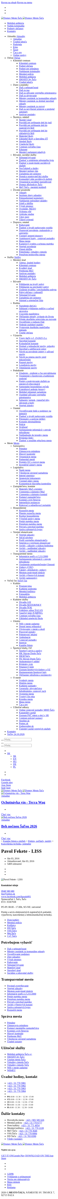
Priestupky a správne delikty (32, 419)
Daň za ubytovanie (28, 95)
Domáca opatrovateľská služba (33, 176)
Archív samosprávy (28, 578)
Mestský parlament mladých (32, 152)
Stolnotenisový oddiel (29, 661)
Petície (22, 424)
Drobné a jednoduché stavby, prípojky (37, 346)
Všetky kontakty (15, 1139)
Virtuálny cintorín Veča (18, 1065)
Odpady (23, 192)
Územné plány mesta (29, 481)
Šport (15, 50)
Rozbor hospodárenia (29, 516)
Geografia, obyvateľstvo (30, 688)
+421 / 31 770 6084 (27, 1133)
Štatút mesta (24, 470)
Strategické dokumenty (30, 478)
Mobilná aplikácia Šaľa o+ (19, 1054)
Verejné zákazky (27, 535)
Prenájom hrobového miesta (32, 254)
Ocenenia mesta (26, 694)
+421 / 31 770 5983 (16, 1088)
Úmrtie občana (26, 332)
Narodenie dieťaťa (27, 306)
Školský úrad (25, 120)
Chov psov (24, 217)
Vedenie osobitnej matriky (31, 324)
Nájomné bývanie (27, 157)
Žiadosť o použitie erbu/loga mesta (35, 440)
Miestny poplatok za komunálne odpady (38, 98)
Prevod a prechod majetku (31, 526)
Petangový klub (26, 667)
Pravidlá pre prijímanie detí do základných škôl (33, 132)
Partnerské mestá (27, 459)
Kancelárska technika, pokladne (16, 844)
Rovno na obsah (9, 2)
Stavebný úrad (14, 970)
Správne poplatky (27, 114)
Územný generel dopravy (31, 235)
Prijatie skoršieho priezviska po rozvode (37, 319)
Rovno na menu (24, 2)
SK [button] (8, 753)
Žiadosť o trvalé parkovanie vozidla (35, 227)
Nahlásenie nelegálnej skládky (33, 200)
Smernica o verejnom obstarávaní (34, 543)
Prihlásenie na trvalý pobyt (31, 284)
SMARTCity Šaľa (27, 79)
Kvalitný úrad (25, 268)
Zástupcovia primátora (29, 451)
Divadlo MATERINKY (30, 605)
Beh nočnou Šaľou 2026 (19, 826)
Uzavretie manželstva (29, 314)
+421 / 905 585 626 (35, 1120)
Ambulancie (24, 637)
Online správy (19, 55)
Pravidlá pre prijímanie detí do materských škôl (33, 126)
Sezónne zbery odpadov (30, 195)
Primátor (23, 448)
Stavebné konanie (27, 341)
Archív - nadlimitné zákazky (32, 551)
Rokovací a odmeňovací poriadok (35, 505)
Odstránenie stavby (28, 367)
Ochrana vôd (25, 211)
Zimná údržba (25, 249)
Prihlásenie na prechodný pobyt (34, 287)
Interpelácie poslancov (29, 502)
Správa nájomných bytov (31, 529)
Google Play (13, 1155)
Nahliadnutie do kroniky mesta (33, 435)
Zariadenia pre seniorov (30, 173)
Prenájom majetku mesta (30, 524)
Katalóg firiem (26, 645)
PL (14, 767)
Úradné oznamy (14, 1041)
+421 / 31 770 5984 (16, 1091)
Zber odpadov (13, 957)
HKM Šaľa (24, 656)
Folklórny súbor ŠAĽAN (31, 610)
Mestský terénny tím (28, 171)
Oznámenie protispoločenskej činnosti (37, 564)
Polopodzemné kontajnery (31, 198)
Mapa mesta (24, 241)
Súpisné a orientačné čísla (31, 300)
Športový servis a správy (30, 650)
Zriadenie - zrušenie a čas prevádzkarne (37, 373)
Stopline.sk (24, 720)
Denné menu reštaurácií (30, 626)
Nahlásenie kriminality (29, 71)
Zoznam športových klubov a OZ (34, 669)
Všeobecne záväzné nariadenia (33, 473)
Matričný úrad (13, 967)
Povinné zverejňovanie (18, 985)
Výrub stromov (26, 206)
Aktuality (20, 36)
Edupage (23, 149)
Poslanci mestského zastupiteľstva (23, 1028)
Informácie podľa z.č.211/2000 (33, 556)
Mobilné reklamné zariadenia (32, 392)
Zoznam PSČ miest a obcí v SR (34, 715)
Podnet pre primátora (29, 68)
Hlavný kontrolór (27, 454)
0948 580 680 (7, 891)
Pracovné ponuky (27, 632)
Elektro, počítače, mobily (39, 841)
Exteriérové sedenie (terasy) (32, 389)
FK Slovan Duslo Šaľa (30, 659)
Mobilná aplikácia (15, 23)
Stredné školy (25, 141)
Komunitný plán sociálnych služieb (35, 179)
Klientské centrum (27, 63)
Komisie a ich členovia (29, 500)
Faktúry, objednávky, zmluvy (32, 570)
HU (15, 761)
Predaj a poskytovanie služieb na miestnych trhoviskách (34, 382)
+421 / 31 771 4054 (30, 1125)
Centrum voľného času (30, 147)
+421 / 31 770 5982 (16, 1085)
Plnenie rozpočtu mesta (30, 513)
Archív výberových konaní (31, 575)
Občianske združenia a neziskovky (35, 675)
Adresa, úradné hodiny (29, 262)
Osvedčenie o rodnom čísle (31, 322)
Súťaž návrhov (26, 537)
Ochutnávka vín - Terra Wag (23, 802)
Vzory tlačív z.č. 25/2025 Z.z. (33, 338)
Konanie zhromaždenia (30, 421)
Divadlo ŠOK (25, 607)
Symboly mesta (26, 680)
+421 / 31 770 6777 (32, 1122)
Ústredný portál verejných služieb (35, 729)
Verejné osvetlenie (27, 246)
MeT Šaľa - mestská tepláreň (32, 187)
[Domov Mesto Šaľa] (22, 790)
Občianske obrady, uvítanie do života (36, 316)
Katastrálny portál (27, 712)
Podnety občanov (15, 28)
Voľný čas (22, 580)
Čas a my (17, 52)
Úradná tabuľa (20, 41)
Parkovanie (24, 225)
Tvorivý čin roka (27, 696)
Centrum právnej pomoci (30, 718)
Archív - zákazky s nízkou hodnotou (36, 545)
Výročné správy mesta (29, 518)
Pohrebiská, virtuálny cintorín (33, 252)
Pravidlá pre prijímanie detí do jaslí (35, 122)
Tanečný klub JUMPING (31, 613)
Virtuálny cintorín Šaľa (18, 1062)
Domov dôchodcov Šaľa (30, 184)
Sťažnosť (23, 427)
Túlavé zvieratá (26, 219)
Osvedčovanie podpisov (18, 954)
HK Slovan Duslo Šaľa (30, 653)
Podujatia (17, 44)
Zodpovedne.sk (26, 726)
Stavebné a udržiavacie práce (32, 349)
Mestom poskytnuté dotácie (32, 572)
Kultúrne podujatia (28, 588)
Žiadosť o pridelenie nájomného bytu (36, 160)
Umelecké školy (26, 144)
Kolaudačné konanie (28, 343)
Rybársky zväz (26, 664)
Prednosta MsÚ (26, 270)
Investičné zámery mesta (30, 464)
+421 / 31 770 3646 (28, 1131)
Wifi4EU (11, 1070)
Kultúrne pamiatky (28, 685)
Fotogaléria (24, 594)
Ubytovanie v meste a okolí (32, 629)
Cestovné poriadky (28, 640)
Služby (17, 257)
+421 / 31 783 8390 (27, 1136)
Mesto (16, 443)
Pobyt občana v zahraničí (31, 292)
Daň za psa (24, 90)
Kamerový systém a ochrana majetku (36, 244)
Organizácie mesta (27, 456)
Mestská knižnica (27, 591)
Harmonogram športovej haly (33, 672)
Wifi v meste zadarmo (29, 623)
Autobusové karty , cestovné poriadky (37, 238)
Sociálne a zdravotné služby (20, 973)
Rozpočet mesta (26, 510)
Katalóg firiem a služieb (14, 841)
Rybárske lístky (26, 438)
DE (14, 764)
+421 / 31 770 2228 (34, 1128)
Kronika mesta (26, 699)
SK (14, 756)
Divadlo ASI (25, 602)
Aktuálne (17, 39)
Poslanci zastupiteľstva (29, 497)
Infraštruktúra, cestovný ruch (32, 691)
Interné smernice (27, 475)
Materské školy (26, 136)
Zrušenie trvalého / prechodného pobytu (38, 289)
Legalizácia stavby (27, 365)
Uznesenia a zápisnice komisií (33, 494)
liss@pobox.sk (8, 894)
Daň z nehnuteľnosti (28, 87)
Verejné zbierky (26, 405)
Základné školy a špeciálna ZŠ (33, 138)
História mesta (25, 683)
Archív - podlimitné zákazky (32, 548)
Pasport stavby (26, 362)
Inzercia (22, 642)
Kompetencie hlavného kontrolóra (35, 483)
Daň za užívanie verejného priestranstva (37, 93)
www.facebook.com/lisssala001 (16, 896)
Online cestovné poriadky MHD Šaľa (36, 710)
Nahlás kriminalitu (15, 26)
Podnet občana (26, 66)
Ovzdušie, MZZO (27, 208)
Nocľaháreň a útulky (29, 168)
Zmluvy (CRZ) (26, 567)
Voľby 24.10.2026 (16, 734)
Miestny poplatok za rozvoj (32, 106)
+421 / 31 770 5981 (16, 1083)
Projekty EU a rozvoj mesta (32, 462)
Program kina (25, 586)
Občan (17, 58)
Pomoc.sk (23, 723)
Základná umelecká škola (31, 618)
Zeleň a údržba (26, 203)
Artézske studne (26, 214)
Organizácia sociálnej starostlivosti (35, 182)
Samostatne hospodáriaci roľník (34, 386)
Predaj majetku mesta (29, 521)
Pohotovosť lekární (28, 634)
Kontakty (11, 31)
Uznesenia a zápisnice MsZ (32, 491)
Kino (15, 47)
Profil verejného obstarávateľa (33, 540)
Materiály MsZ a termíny (30, 489)
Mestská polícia (26, 74)
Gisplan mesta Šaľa (16, 1059)
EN (14, 759)
